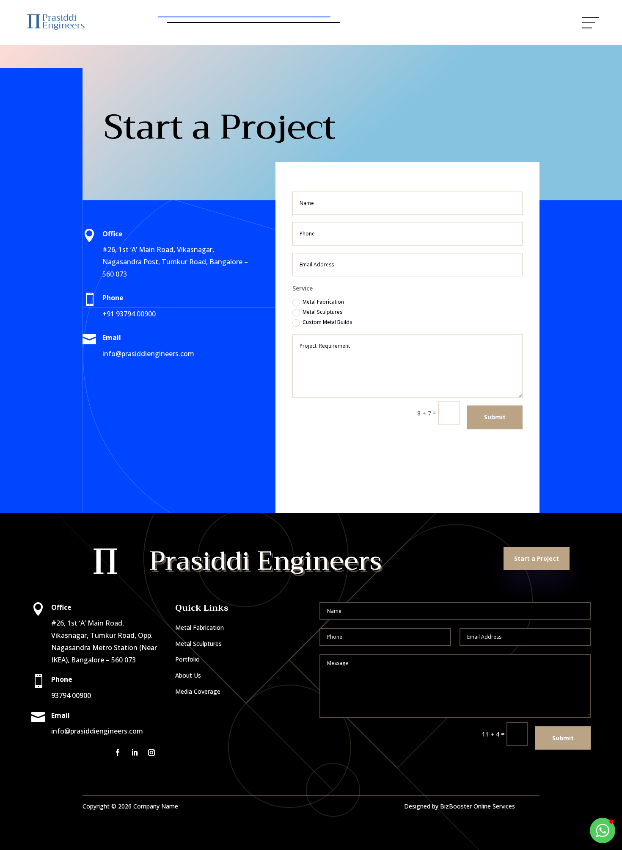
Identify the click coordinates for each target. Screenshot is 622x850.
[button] (602, 830)
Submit (495, 417)
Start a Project (388, 22)
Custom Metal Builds (327, 322)
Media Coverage (197, 691)
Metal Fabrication (323, 302)
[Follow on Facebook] (117, 752)
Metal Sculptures (323, 312)
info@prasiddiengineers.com (148, 353)
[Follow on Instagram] (151, 752)
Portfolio (187, 659)
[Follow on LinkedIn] (134, 752)
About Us (188, 675)
